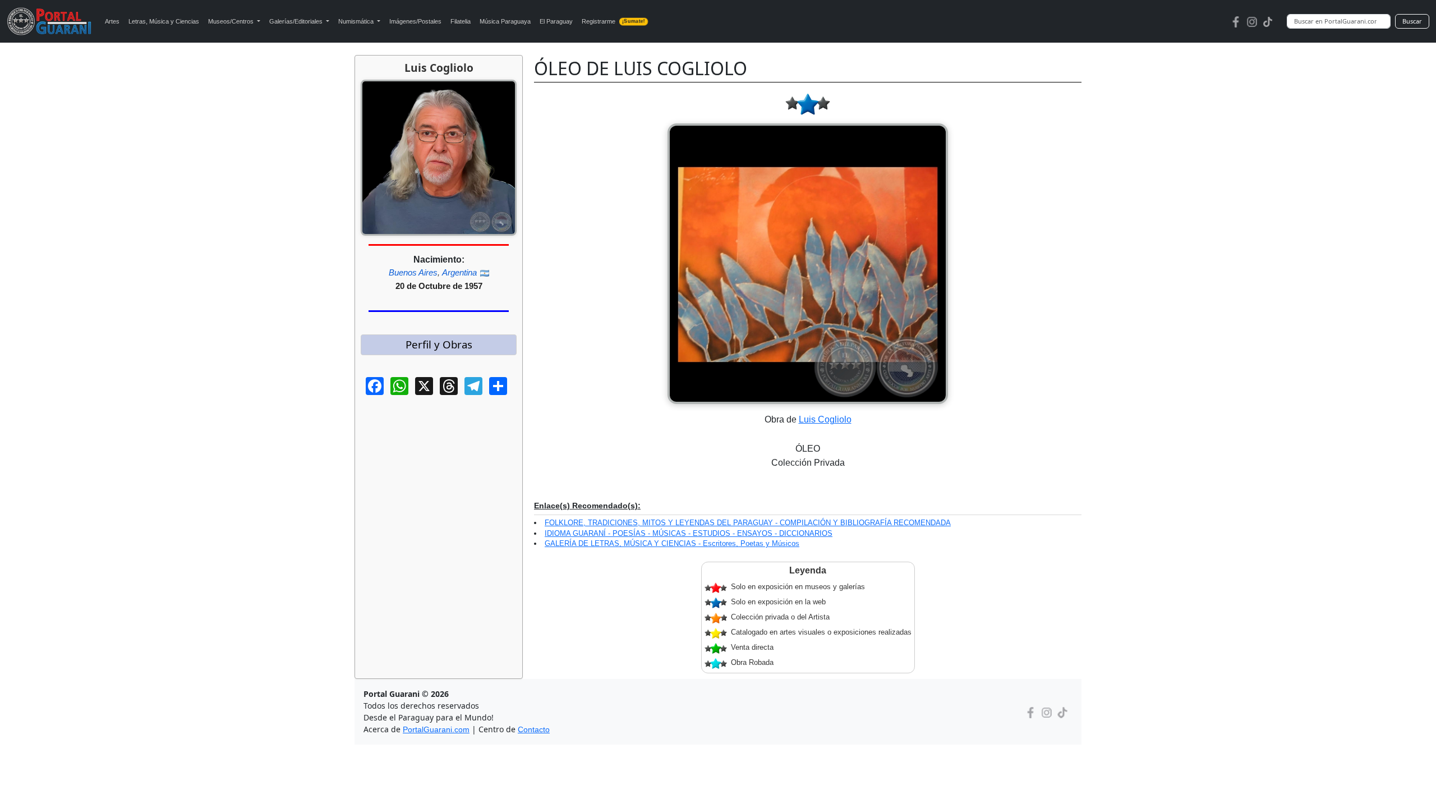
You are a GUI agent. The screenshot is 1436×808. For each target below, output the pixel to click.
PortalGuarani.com (436, 729)
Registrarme (613, 21)
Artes (112, 21)
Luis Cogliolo (825, 419)
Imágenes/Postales (415, 21)
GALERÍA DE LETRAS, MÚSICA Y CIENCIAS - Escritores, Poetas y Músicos (672, 543)
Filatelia (460, 21)
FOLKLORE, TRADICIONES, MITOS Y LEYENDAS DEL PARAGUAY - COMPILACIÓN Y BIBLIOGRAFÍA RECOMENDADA (748, 522)
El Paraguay (556, 21)
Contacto (534, 729)
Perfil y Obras (439, 344)
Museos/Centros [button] (231, 21)
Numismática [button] (356, 21)
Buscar (1412, 21)
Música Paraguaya (505, 21)
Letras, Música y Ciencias (163, 21)
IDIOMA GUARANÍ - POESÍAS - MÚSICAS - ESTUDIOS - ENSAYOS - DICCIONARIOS (688, 533)
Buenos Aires (413, 272)
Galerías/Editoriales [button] (296, 21)
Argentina (459, 272)
